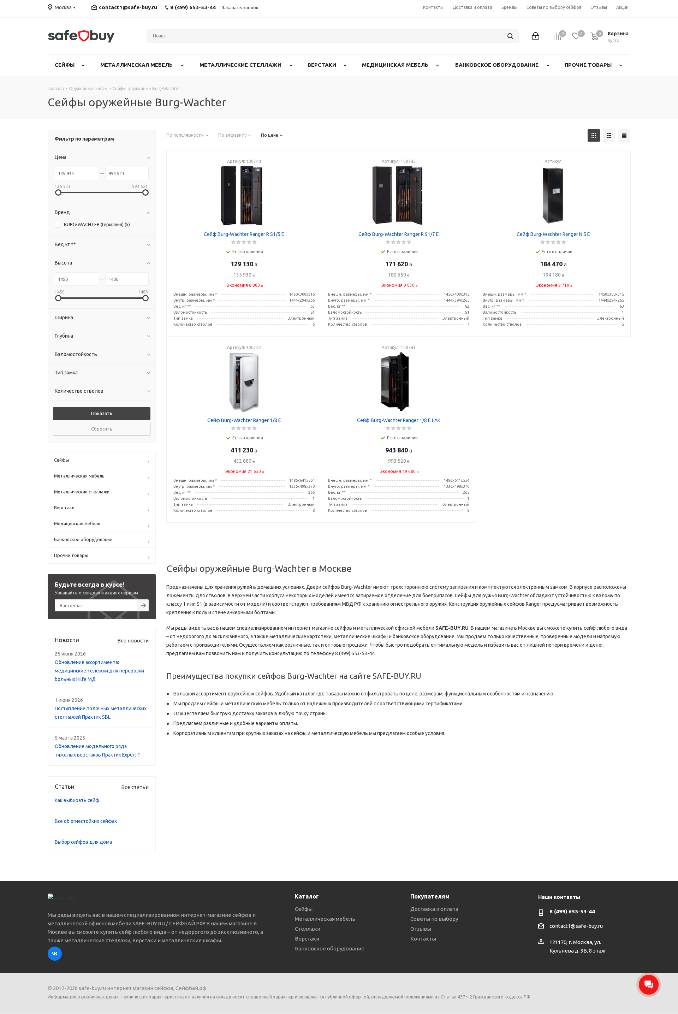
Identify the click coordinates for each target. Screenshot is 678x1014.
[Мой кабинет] (535, 36)
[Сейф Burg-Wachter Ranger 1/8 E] (244, 382)
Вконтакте (55, 954)
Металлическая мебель (325, 919)
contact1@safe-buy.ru (128, 7)
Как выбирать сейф (77, 800)
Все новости (133, 641)
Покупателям (430, 896)
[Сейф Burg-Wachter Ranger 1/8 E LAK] (398, 382)
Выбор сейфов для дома (83, 842)
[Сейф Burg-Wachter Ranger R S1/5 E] (244, 196)
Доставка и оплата (434, 909)
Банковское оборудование (329, 948)
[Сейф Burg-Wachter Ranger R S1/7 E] (398, 196)
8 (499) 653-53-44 (572, 911)
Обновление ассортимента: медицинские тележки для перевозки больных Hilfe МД (99, 670)
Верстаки (307, 939)
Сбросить (101, 428)
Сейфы (304, 909)
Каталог (307, 896)
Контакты (423, 939)
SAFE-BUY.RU (452, 628)
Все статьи (135, 787)
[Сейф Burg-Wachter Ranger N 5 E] (553, 196)
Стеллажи (307, 929)
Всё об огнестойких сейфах (86, 821)
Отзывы (420, 929)
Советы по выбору (434, 919)
